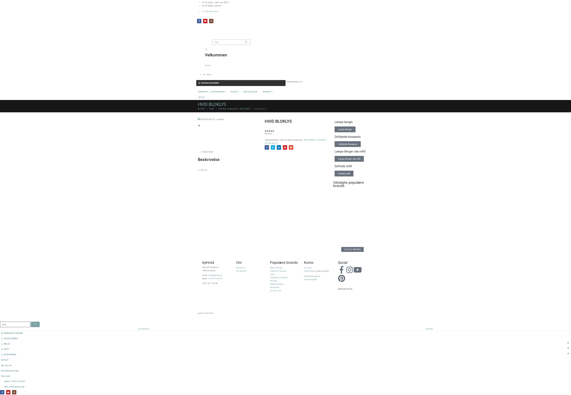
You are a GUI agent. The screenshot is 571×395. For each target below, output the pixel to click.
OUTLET (201, 97)
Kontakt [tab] (429, 329)
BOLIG (7, 344)
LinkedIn (279, 147)
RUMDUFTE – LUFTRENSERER (211, 92)
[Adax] (363, 194)
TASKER (234, 92)
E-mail (291, 147)
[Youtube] (357, 270)
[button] (2, 320)
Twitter (273, 147)
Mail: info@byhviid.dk (14, 387)
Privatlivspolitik (310, 280)
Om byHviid (241, 271)
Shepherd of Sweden (279, 278)
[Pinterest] (341, 278)
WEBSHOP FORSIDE (13, 333)
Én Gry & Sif (275, 291)
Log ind (7, 365)
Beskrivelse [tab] (208, 152)
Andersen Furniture (278, 271)
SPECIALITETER (250, 92)
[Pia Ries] (342, 235)
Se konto (308, 268)
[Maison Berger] (363, 221)
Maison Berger (276, 268)
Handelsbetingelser (312, 276)
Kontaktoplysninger (10, 371)
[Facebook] (199, 21)
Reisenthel (274, 287)
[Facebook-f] (341, 270)
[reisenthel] (363, 235)
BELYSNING (310, 140)
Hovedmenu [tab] (144, 329)
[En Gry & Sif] (363, 208)
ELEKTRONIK (10, 355)
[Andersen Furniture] (342, 208)
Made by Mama (276, 284)
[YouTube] (205, 21)
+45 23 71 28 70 (215, 279)
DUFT (6, 349)
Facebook (267, 147)
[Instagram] (211, 21)
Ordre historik (310, 271)
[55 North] (342, 194)
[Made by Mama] (342, 221)
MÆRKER (267, 92)
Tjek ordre (5, 376)
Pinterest (285, 147)
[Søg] (246, 42)
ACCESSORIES (11, 339)
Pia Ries (273, 281)
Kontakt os (241, 268)
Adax (272, 274)
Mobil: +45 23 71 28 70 (14, 381)
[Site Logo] (203, 34)
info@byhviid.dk (215, 275)
